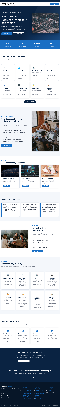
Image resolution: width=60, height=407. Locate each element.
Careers (52, 1)
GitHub (57, 395)
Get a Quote (56, 1)
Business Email (26, 396)
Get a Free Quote (18, 33)
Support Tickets (46, 1)
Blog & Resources (39, 390)
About (25, 4)
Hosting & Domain (27, 390)
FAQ (36, 392)
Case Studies (38, 388)
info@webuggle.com (6, 1)
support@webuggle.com (52, 388)
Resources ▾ (36, 4)
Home (21, 4)
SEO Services (26, 395)
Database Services (27, 398)
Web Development (27, 392)
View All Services (30, 101)
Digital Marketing (27, 393)
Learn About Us (6, 145)
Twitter (53, 395)
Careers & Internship (39, 393)
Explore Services (6, 33)
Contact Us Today (30, 377)
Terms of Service (39, 398)
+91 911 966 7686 (15, 1)
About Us (37, 387)
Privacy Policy (38, 396)
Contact (46, 4)
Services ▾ (30, 4)
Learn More (6, 185)
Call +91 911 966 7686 (36, 361)
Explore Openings (37, 251)
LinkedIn (49, 395)
